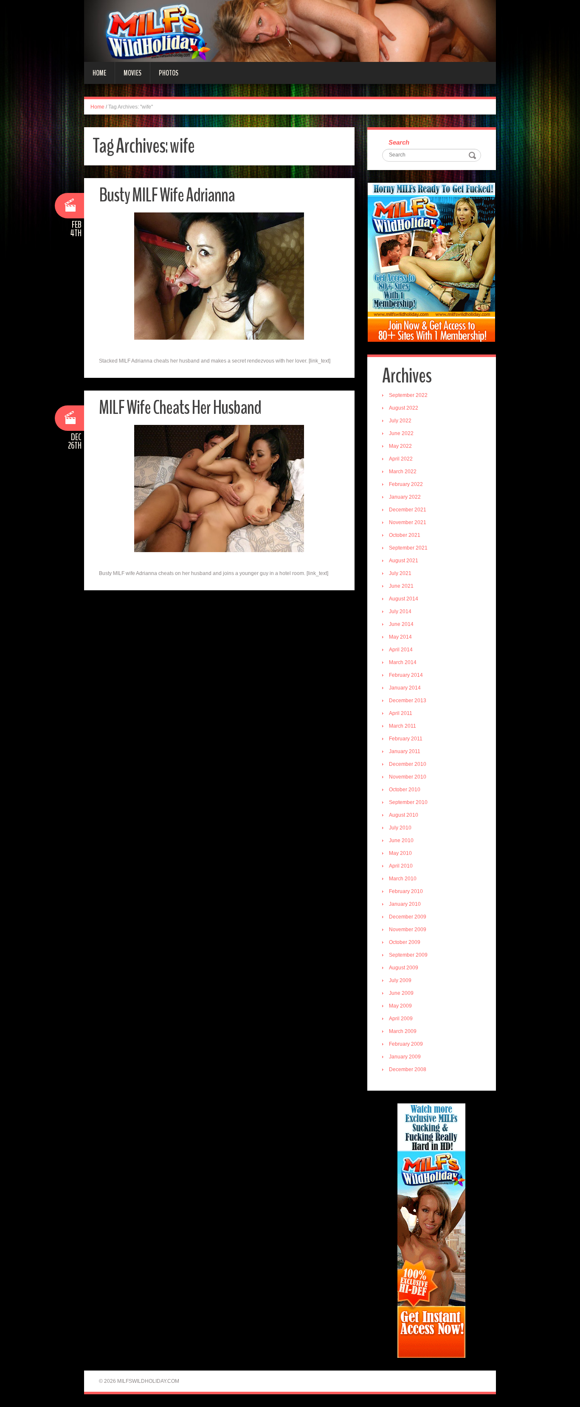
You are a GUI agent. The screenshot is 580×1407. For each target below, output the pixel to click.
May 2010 (400, 853)
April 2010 (401, 866)
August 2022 (403, 408)
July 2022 (400, 421)
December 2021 (407, 510)
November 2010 (407, 777)
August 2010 (403, 815)
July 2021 (400, 573)
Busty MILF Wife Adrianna (167, 195)
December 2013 (407, 701)
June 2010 (401, 840)
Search (399, 142)
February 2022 (406, 484)
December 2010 (407, 764)
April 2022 (401, 459)
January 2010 (405, 904)
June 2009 (401, 993)
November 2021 (407, 522)
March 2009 (403, 1031)
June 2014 (401, 624)
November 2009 (407, 929)
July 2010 (400, 828)
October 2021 (404, 535)
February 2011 (405, 739)
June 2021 (401, 586)
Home (99, 73)
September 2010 (408, 802)
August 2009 (403, 968)
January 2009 (405, 1057)
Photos (168, 73)
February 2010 (406, 891)
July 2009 (400, 980)
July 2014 (400, 611)
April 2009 (401, 1019)
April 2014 (401, 650)
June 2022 (401, 433)
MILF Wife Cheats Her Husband (180, 408)
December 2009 (407, 917)
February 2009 (406, 1044)
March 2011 (402, 726)
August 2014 (403, 599)
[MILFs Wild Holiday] (290, 31)
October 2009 (404, 942)
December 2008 (407, 1069)
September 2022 (408, 395)
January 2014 (405, 688)
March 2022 (403, 472)
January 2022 (405, 497)
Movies (132, 73)
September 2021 (408, 548)
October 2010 (404, 790)
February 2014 (406, 675)
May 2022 (400, 446)
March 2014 (403, 662)
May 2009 (400, 1006)
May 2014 (400, 637)
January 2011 (404, 751)
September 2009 (408, 955)
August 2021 (403, 561)
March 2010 (403, 879)
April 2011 (400, 713)
